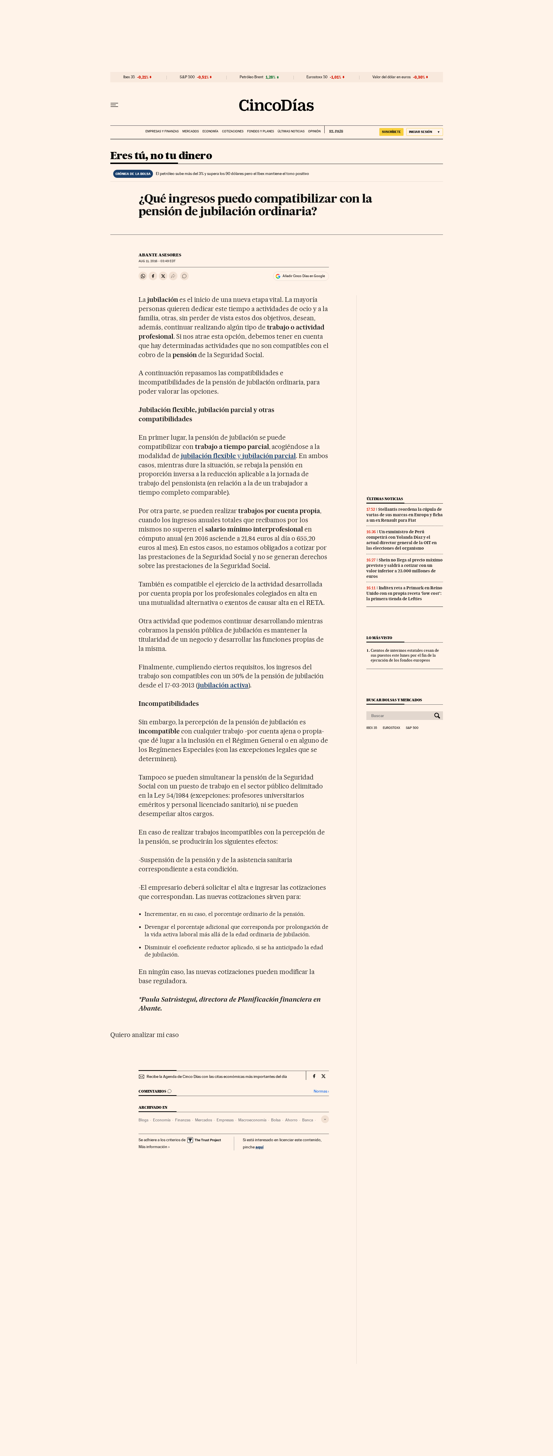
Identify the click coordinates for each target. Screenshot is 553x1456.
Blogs (143, 1120)
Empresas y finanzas (162, 131)
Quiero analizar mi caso (144, 1035)
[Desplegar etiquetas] (325, 1119)
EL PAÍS (333, 129)
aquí (259, 1146)
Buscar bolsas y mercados (394, 700)
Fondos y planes (260, 131)
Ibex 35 (129, 77)
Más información (153, 1146)
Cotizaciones (232, 131)
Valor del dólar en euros (391, 77)
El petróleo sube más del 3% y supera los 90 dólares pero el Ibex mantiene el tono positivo (232, 173)
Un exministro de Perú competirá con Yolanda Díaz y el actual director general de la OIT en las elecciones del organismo (401, 540)
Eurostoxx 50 (316, 77)
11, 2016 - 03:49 (157, 261)
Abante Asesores (160, 255)
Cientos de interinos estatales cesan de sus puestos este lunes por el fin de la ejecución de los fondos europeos (405, 655)
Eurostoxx (391, 728)
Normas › (321, 1091)
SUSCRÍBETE (391, 132)
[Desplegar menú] (114, 105)
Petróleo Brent (251, 77)
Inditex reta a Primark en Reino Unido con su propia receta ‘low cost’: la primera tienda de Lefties (404, 593)
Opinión (314, 131)
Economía (210, 131)
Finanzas (182, 1120)
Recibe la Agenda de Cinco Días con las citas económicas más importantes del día (217, 1076)
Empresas (225, 1120)
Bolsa (276, 1120)
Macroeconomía (252, 1120)
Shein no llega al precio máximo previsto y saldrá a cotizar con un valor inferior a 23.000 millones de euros (404, 568)
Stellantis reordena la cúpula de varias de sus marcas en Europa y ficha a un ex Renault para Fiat (404, 515)
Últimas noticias (291, 131)
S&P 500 (187, 77)
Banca (307, 1120)
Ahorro (291, 1120)
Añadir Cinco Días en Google (304, 276)
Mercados (190, 131)
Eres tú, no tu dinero (161, 156)
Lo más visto (379, 638)
